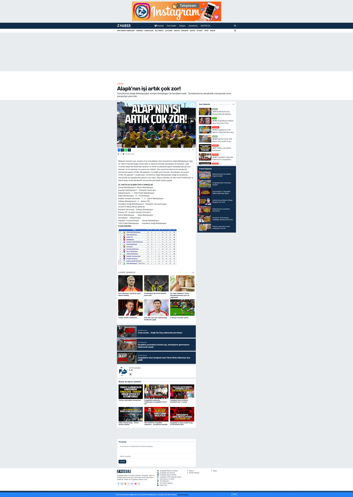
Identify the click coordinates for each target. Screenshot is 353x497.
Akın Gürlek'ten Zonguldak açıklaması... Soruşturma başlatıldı (155, 423)
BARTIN (177, 31)
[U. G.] (123, 371)
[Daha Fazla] (129, 150)
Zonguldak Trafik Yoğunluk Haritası (170, 477)
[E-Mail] (130, 374)
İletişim (182, 26)
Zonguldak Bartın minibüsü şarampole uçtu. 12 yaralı (179, 401)
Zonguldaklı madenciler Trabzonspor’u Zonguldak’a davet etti (155, 402)
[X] (121, 483)
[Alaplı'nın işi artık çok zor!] (156, 125)
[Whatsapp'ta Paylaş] (126, 150)
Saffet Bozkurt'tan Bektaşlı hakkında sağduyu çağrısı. (221, 113)
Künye (215, 471)
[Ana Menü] (235, 31)
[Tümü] (233, 104)
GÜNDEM (139, 31)
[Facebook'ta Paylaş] (119, 150)
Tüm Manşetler (164, 481)
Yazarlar (160, 26)
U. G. (121, 154)
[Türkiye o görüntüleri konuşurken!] (131, 391)
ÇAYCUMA (168, 31)
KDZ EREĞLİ (159, 31)
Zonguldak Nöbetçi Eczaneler (169, 471)
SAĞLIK (212, 31)
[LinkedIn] (132, 483)
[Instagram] (128, 483)
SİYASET (200, 31)
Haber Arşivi (163, 485)
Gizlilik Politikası (194, 473)
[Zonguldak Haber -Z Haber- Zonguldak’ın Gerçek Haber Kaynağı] (124, 26)
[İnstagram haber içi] (176, 11)
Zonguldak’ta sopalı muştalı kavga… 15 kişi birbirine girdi (182, 423)
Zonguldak (215, 127)
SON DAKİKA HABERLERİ (126, 31)
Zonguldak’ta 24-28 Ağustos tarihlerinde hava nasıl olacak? (222, 131)
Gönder (122, 461)
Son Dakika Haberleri (166, 483)
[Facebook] (118, 483)
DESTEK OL (205, 26)
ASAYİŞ (192, 31)
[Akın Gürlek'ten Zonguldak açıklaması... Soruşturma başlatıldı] (156, 414)
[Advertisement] (176, 57)
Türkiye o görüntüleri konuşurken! (130, 400)
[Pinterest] (125, 483)
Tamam (234, 494)
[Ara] (235, 26)
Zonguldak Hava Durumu (167, 473)
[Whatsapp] (138, 483)
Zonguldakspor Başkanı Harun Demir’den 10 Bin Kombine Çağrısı (222, 122)
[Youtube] (135, 483)
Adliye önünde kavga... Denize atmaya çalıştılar (129, 423)
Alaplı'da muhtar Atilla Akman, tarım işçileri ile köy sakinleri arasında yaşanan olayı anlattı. (223, 140)
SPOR (206, 31)
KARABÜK (184, 31)
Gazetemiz (193, 26)
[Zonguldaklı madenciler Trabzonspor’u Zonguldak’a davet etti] (156, 391)
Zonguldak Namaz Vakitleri (168, 475)
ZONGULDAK (148, 31)
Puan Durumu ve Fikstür (167, 479)
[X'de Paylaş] (122, 150)
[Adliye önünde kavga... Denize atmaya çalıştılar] (131, 414)
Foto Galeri (171, 26)
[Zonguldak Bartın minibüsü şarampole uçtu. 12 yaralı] (182, 391)
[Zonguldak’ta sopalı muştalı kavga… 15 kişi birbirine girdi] (182, 414)
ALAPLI (215, 109)
